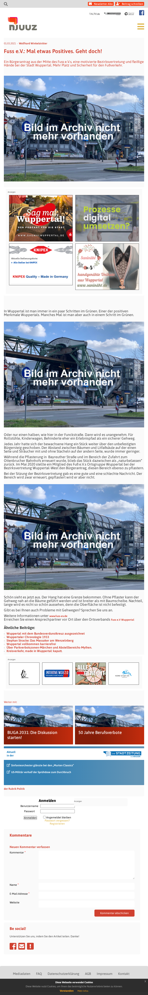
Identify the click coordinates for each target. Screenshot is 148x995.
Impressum (104, 974)
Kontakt (124, 974)
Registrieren (57, 823)
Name (14, 885)
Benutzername (29, 806)
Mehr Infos (82, 991)
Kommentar (18, 852)
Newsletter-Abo (103, 3)
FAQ (39, 974)
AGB (88, 974)
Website (14, 902)
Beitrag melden (30, 946)
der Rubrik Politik (14, 788)
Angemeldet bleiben (58, 817)
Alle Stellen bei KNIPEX (24, 262)
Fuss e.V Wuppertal (122, 619)
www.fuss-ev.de (58, 616)
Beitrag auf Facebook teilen (13, 946)
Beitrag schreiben (132, 3)
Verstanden (67, 990)
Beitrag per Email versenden (21, 946)
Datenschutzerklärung (63, 974)
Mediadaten (21, 974)
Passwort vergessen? (57, 820)
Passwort (29, 811)
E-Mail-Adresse (19, 893)
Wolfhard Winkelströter (33, 43)
